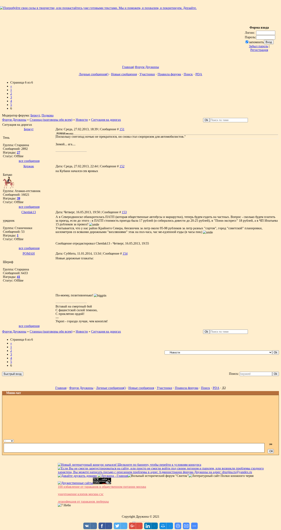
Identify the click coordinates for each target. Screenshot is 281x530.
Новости (82, 119)
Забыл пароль (258, 46)
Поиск (188, 74)
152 (122, 166)
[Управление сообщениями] (275, 440)
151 (122, 129)
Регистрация (259, 50)
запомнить (256, 42)
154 (125, 253)
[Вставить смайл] (271, 440)
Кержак (28, 166)
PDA (198, 74)
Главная (127, 67)
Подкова (47, 115)
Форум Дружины (147, 67)
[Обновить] (267, 440)
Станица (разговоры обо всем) (51, 119)
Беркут (35, 115)
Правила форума (169, 74)
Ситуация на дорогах (106, 119)
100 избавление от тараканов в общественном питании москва (102, 486)
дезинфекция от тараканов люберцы (83, 501)
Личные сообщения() (93, 74)
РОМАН (29, 253)
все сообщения (29, 161)
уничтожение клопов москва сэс (80, 494)
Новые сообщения (124, 74)
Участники (147, 74)
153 (124, 212)
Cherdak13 (28, 212)
